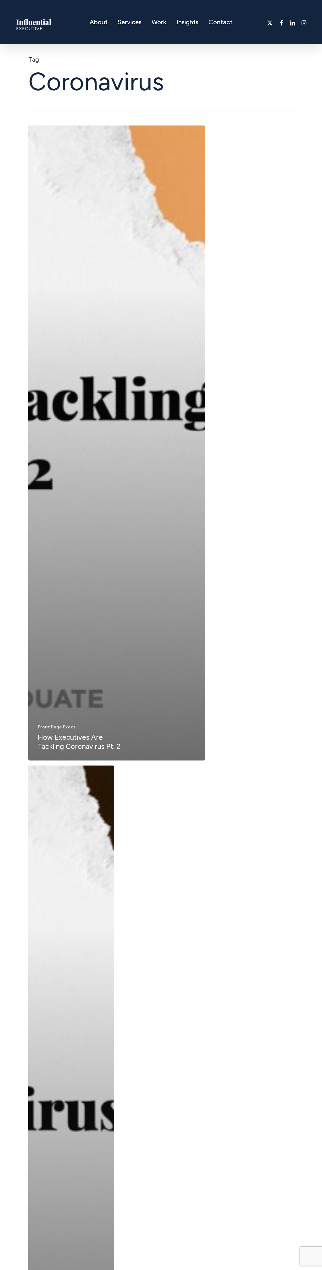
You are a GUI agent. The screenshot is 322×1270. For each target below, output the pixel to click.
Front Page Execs (56, 727)
